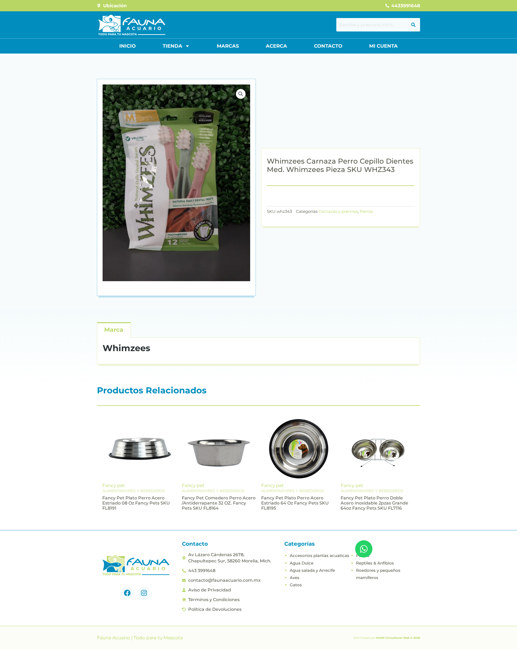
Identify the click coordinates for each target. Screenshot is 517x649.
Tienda (172, 46)
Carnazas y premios (338, 211)
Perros (366, 211)
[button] (241, 94)
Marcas (228, 46)
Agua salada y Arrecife (312, 570)
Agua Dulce (301, 563)
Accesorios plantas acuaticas (319, 555)
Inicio (127, 46)
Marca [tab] (113, 329)
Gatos (296, 584)
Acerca (276, 46)
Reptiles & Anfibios (375, 563)
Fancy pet (113, 485)
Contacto (328, 46)
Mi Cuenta (383, 46)
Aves (294, 577)
